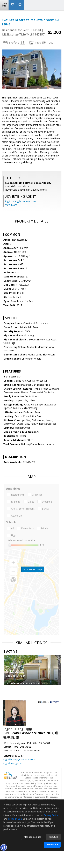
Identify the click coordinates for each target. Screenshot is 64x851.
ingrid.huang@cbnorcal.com (20, 201)
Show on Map (34, 569)
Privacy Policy (51, 815)
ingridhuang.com (12, 763)
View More (11, 204)
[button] (4, 847)
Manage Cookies (32, 836)
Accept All (52, 844)
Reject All (53, 836)
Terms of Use (15, 818)
